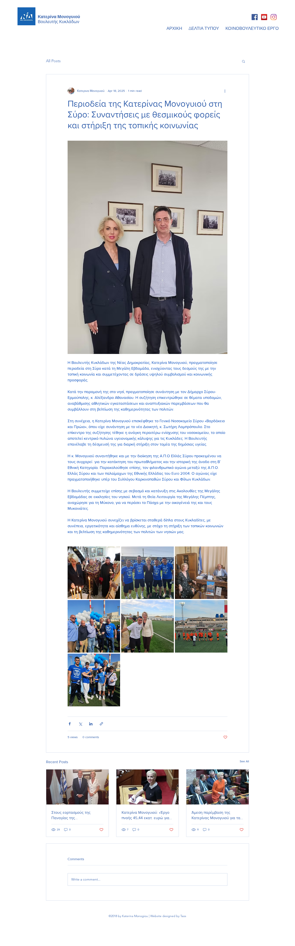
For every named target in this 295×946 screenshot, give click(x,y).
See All (244, 761)
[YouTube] (264, 17)
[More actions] (224, 90)
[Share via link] (101, 724)
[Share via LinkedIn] (91, 724)
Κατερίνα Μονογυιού (59, 16)
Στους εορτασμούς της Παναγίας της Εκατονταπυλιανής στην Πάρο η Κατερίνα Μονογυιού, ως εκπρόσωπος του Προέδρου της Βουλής (77, 815)
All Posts (53, 61)
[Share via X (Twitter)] (80, 724)
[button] (243, 61)
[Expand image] (94, 572)
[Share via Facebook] (70, 724)
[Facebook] (255, 17)
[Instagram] (274, 17)
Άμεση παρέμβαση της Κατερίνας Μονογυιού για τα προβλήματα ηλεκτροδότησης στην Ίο (217, 815)
